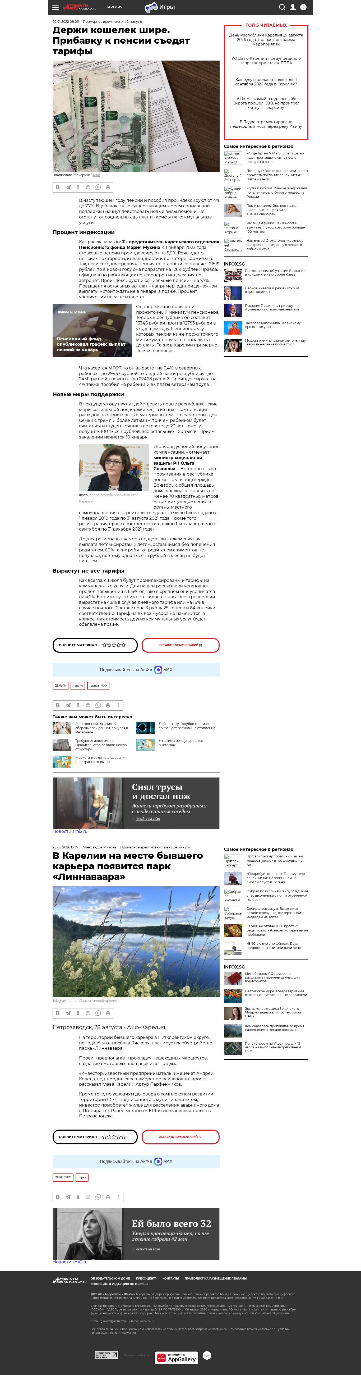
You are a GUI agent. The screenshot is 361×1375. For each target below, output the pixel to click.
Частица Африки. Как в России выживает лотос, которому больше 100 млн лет (276, 227)
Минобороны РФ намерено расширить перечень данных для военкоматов (272, 977)
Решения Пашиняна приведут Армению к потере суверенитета (272, 307)
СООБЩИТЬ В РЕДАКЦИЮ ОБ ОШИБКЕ (119, 1284)
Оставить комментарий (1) (180, 645)
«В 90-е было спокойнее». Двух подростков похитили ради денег (274, 946)
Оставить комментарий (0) (180, 1137)
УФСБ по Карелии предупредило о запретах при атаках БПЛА (266, 60)
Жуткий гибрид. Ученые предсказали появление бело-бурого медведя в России (277, 192)
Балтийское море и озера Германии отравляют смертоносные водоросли (276, 993)
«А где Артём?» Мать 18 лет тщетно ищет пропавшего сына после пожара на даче (275, 157)
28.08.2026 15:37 (65, 847)
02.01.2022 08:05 (66, 22)
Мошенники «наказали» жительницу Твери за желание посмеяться (275, 342)
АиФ (96, 175)
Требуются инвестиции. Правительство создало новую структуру (101, 745)
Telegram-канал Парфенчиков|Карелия (85, 1001)
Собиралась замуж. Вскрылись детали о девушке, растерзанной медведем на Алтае (274, 913)
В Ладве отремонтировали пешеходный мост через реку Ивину (266, 124)
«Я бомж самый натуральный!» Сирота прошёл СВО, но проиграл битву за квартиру (266, 103)
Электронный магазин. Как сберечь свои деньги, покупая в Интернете (101, 728)
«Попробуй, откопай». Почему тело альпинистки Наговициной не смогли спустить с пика (276, 878)
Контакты (171, 1278)
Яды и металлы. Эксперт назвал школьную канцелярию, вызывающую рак (273, 210)
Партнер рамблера (136, 1355)
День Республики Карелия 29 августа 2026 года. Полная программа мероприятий (266, 40)
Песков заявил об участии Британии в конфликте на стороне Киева (275, 272)
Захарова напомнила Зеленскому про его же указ (273, 325)
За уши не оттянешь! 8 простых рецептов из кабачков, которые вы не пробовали (277, 930)
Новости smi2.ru (70, 831)
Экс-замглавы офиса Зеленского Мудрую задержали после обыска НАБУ (273, 1012)
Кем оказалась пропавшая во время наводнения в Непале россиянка (274, 1028)
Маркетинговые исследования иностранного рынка (100, 760)
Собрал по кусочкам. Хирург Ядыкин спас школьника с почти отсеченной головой (277, 895)
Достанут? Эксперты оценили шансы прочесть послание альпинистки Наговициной (277, 175)
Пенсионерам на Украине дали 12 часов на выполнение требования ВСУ (273, 1047)
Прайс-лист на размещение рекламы (216, 1278)
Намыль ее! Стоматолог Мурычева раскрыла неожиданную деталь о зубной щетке (275, 245)
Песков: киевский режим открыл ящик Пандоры (272, 290)
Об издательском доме (110, 1278)
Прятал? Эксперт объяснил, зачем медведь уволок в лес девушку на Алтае (275, 860)
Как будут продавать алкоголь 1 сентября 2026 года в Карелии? (266, 81)
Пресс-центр (146, 1278)
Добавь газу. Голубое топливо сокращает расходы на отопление (187, 726)
